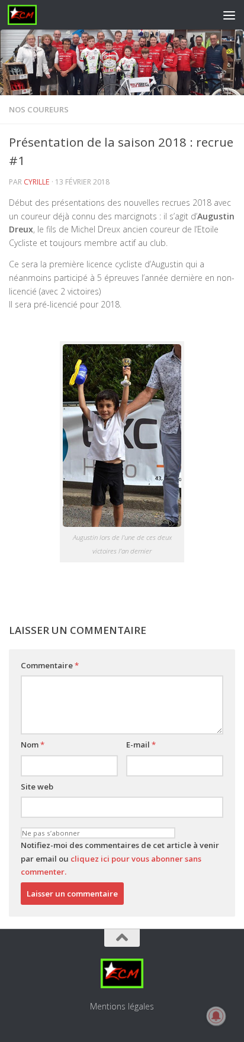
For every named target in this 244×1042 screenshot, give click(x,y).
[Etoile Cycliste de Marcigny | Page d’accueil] (27, 15)
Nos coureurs (39, 109)
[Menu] (229, 15)
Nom (32, 744)
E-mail (141, 744)
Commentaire (50, 665)
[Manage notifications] (216, 1016)
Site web (37, 786)
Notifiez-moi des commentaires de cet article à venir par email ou (120, 858)
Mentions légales (122, 1006)
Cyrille (37, 182)
